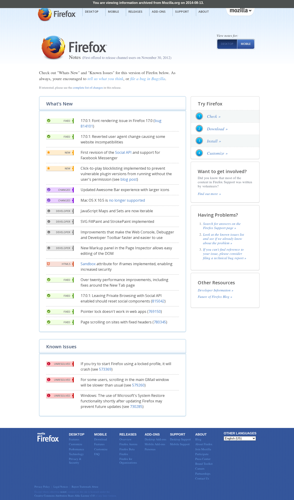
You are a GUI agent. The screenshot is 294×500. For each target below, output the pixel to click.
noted (63, 491)
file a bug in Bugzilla (147, 78)
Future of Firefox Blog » (215, 296)
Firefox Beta (127, 449)
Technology (76, 454)
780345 (160, 322)
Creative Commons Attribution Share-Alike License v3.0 (64, 495)
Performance (76, 449)
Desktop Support (180, 439)
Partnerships (202, 473)
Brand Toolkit (204, 464)
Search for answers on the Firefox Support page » (222, 225)
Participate (202, 454)
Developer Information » (215, 290)
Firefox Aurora (128, 444)
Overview (125, 439)
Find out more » (209, 193)
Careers (199, 468)
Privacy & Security (75, 461)
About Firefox (203, 444)
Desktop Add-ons (155, 439)
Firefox (48, 437)
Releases (135, 11)
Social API (123, 152)
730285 (136, 406)
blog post (128, 179)
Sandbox (88, 263)
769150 (154, 311)
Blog (198, 439)
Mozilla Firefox (56, 14)
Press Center (202, 459)
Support (182, 11)
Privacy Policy (42, 486)
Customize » (217, 153)
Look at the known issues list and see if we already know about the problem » (223, 238)
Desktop (92, 11)
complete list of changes (88, 87)
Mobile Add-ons (155, 444)
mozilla (240, 11)
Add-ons (159, 11)
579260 (138, 385)
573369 (105, 369)
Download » (217, 128)
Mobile (113, 11)
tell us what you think (105, 78)
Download (100, 439)
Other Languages (240, 433)
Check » (213, 116)
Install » (214, 141)
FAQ (96, 454)
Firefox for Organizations (128, 461)
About (203, 11)
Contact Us (202, 478)
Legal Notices (61, 486)
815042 (158, 301)
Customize (75, 444)
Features (74, 439)
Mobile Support (180, 444)
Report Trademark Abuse (85, 486)
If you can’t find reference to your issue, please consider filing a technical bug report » (224, 253)
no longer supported (127, 200)
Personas (150, 449)
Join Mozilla (203, 449)
